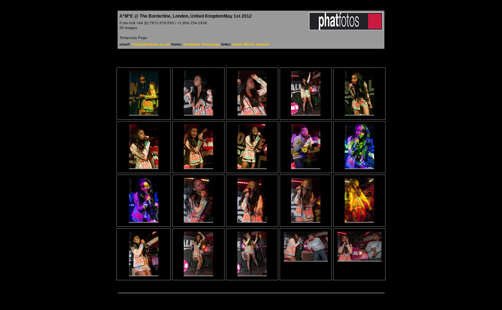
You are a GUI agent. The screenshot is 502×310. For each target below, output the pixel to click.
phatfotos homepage (202, 44)
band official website (251, 44)
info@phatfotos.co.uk (151, 44)
